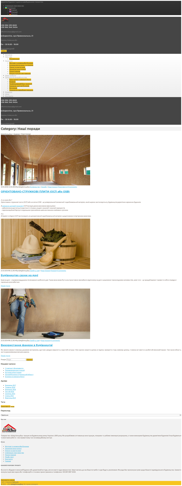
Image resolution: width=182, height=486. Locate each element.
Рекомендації (14, 59)
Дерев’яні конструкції (17, 69)
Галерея (8, 461)
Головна (8, 55)
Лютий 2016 (9, 391)
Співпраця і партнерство (14, 6)
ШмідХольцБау (6, 134)
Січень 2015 (9, 396)
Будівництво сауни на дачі (19, 275)
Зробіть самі (34, 271)
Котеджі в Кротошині (13, 372)
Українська (11, 8)
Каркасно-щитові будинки (19, 86)
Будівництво (35, 187)
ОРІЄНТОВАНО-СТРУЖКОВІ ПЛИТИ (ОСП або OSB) (35, 191)
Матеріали (13, 88)
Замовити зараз (8, 480)
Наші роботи (10, 75)
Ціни (7, 94)
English (14, 10)
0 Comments (72, 187)
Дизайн (44, 187)
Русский (14, 12)
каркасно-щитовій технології (13, 206)
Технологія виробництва (16, 77)
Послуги (9, 61)
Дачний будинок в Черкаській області (19, 374)
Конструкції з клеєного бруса (20, 79)
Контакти (9, 96)
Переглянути (62, 187)
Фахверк (12, 82)
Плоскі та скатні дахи (17, 67)
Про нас (8, 57)
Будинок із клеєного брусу (14, 377)
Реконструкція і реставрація (20, 73)
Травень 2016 (10, 387)
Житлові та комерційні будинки (21, 63)
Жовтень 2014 (10, 398)
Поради (53, 271)
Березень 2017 (10, 385)
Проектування (14, 71)
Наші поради (53, 187)
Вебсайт (15, 482)
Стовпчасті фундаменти (14, 368)
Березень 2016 (10, 389)
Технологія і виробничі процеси (21, 90)
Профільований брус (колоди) (20, 84)
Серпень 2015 (10, 394)
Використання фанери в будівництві (27, 345)
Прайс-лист (9, 457)
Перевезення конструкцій (15, 370)
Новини (8, 92)
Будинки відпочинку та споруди (21, 65)
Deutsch (14, 14)
